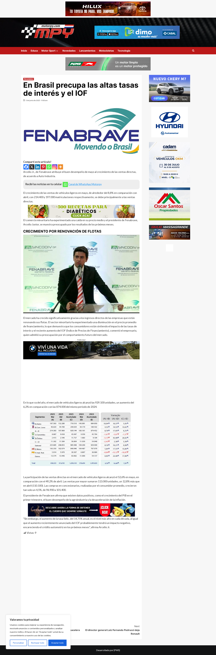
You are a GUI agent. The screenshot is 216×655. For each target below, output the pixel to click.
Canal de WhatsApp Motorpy (85, 184)
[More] (60, 166)
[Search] (193, 50)
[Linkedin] (37, 166)
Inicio (24, 50)
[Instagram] (54, 166)
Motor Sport (48, 50)
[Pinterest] (43, 166)
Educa (34, 50)
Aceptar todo (57, 642)
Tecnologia (124, 50)
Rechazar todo (37, 642)
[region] (38, 632)
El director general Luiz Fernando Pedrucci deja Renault (112, 630)
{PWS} (117, 650)
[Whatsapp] (49, 166)
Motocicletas (106, 50)
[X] (31, 166)
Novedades (69, 50)
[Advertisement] (81, 379)
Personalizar (18, 642)
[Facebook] (26, 166)
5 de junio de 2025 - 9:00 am (37, 100)
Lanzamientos (87, 50)
